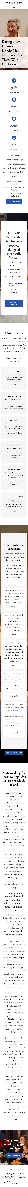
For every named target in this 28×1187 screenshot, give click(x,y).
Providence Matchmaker (14, 1179)
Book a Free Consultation (14, 303)
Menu (14, 7)
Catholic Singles (8, 1173)
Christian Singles (19, 1173)
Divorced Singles (8, 1175)
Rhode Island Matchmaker (14, 2)
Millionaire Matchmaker (18, 1177)
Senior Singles (18, 1175)
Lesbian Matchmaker (16, 1176)
